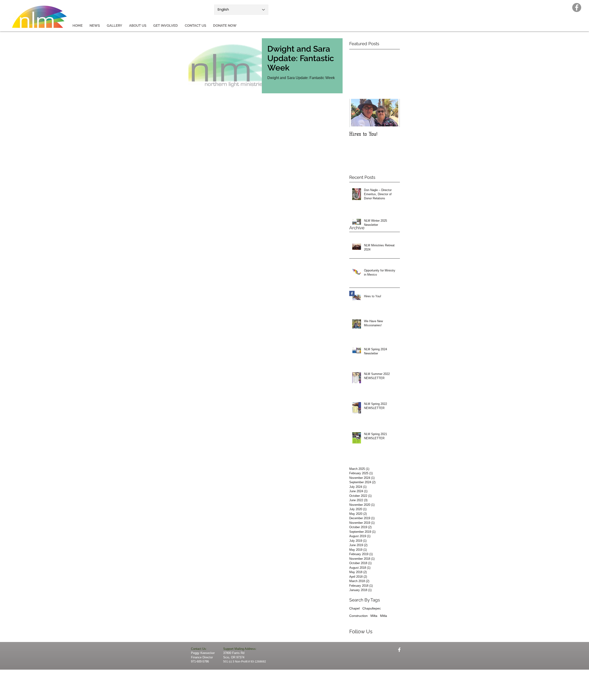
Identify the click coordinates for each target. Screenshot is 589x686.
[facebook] (399, 650)
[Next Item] (392, 113)
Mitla (383, 616)
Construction (358, 616)
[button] (138, 25)
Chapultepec (371, 608)
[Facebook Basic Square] (352, 293)
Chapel (354, 608)
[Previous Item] (357, 113)
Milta (373, 616)
